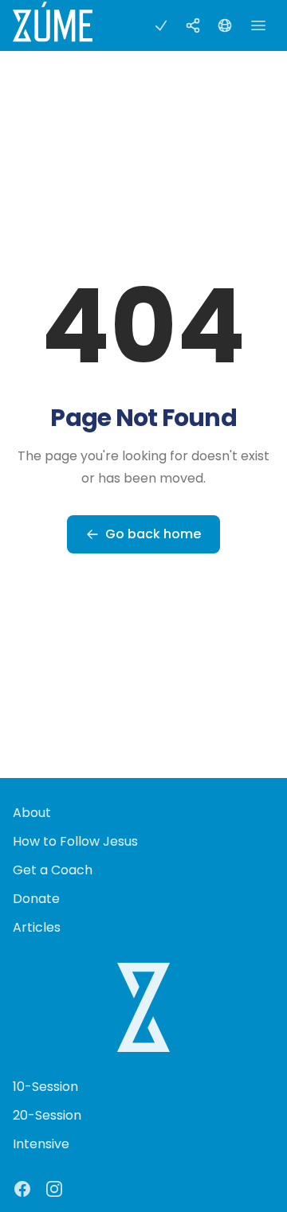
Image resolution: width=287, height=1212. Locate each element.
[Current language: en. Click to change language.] (224, 25)
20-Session (47, 1115)
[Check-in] (161, 25)
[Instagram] (54, 1188)
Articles (37, 927)
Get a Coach (52, 870)
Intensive (41, 1144)
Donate (36, 898)
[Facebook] (22, 1188)
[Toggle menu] (258, 25)
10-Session (45, 1086)
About (32, 812)
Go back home (153, 534)
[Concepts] (193, 25)
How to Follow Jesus (75, 841)
